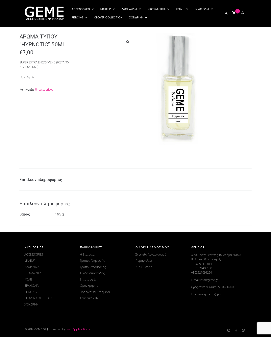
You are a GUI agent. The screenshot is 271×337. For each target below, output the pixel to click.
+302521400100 (201, 268)
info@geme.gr (209, 280)
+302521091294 (201, 272)
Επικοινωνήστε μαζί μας (206, 294)
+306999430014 (201, 264)
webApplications (78, 329)
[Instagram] (229, 330)
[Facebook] (236, 330)
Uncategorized (44, 89)
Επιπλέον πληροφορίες (40, 179)
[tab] (42, 180)
